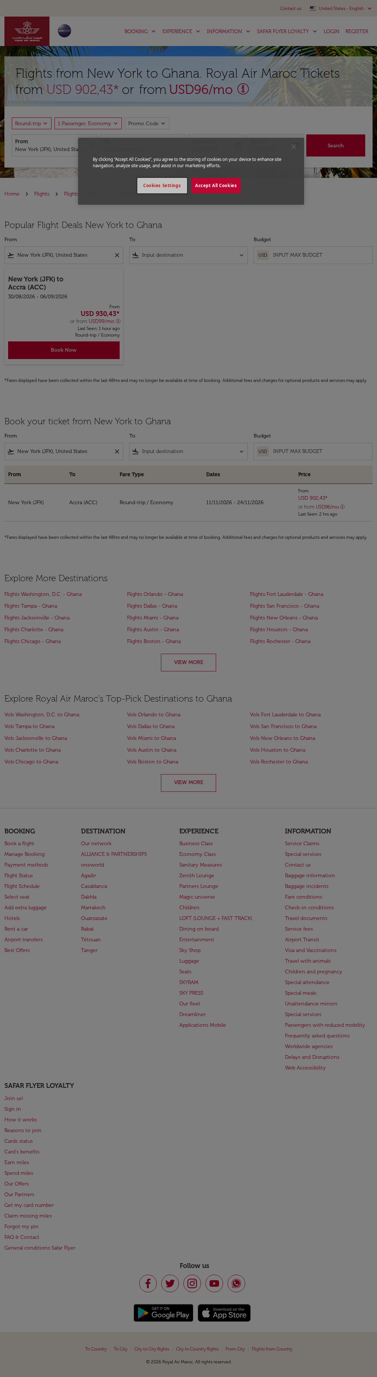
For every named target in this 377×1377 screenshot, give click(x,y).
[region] (191, 171)
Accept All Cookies (216, 185)
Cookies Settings (162, 185)
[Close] (294, 146)
